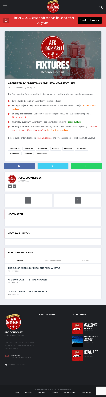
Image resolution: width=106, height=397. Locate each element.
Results (55, 392)
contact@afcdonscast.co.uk (21, 357)
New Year (28, 153)
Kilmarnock (81, 148)
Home (17, 392)
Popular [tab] (85, 260)
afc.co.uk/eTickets (44, 138)
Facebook (11, 365)
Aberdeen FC (14, 148)
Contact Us (86, 392)
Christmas (28, 148)
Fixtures (55, 148)
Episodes (28, 392)
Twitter (22, 365)
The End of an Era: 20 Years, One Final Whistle (34, 268)
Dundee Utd (42, 148)
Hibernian (68, 148)
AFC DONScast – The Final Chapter (27, 280)
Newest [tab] (20, 260)
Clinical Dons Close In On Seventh (27, 291)
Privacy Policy (69, 392)
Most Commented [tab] (53, 260)
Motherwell (15, 153)
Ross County (42, 153)
